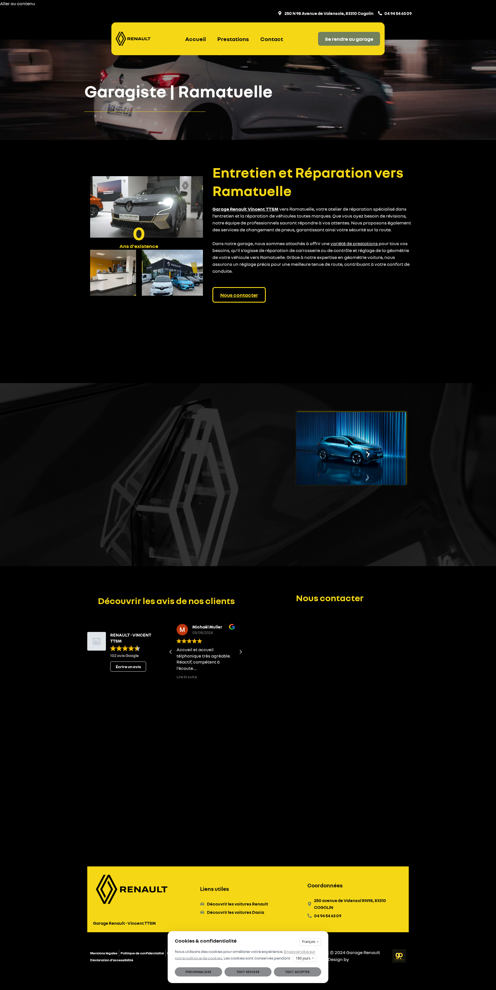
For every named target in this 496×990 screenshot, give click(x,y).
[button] (240, 651)
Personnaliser (198, 972)
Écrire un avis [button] (128, 666)
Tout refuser (248, 972)
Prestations (233, 38)
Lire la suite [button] (187, 676)
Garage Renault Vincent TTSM (245, 209)
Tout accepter (297, 972)
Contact (271, 38)
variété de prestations (354, 243)
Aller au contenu (17, 3)
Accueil (195, 38)
